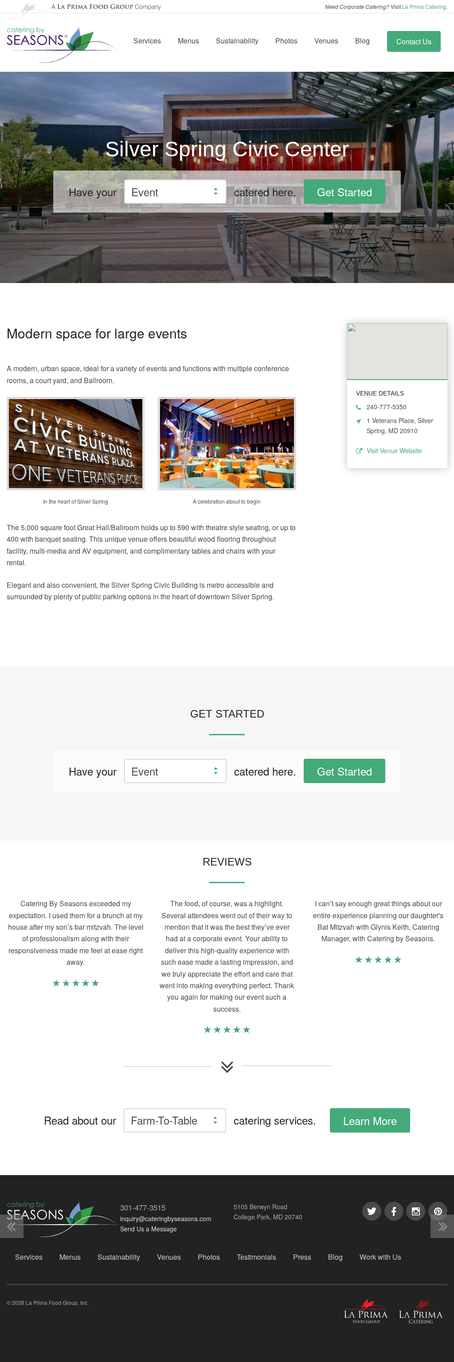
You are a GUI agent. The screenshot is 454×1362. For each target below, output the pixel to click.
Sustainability (237, 40)
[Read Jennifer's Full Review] (378, 961)
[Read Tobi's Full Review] (75, 984)
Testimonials (256, 1257)
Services (147, 40)
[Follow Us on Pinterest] (437, 1211)
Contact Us (413, 41)
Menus (188, 40)
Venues (326, 40)
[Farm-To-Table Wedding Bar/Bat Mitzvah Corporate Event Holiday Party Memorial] (174, 1120)
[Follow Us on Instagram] (415, 1211)
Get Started (344, 191)
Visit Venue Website (394, 450)
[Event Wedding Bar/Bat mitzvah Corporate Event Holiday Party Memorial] (175, 191)
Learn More (370, 1120)
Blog (362, 40)
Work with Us (380, 1257)
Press (302, 1257)
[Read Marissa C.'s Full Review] (227, 1031)
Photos (286, 40)
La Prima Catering (424, 6)
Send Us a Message (148, 1228)
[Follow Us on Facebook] (393, 1211)
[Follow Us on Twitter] (371, 1211)
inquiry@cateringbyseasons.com (165, 1218)
